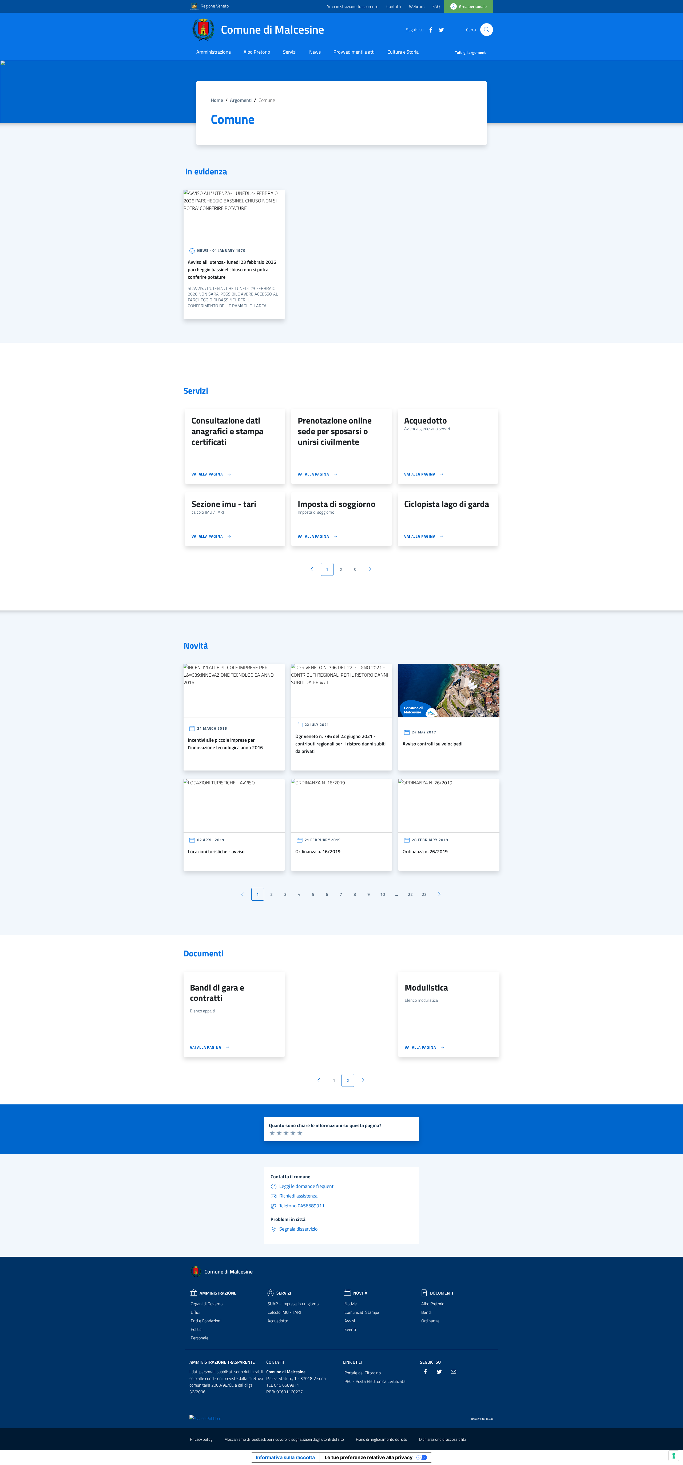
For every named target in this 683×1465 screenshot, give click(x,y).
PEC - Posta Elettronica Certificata (375, 1381)
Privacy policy (201, 1439)
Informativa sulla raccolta (285, 1457)
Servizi (283, 1293)
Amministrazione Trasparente (352, 6)
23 (424, 894)
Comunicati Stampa (361, 1312)
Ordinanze (430, 1321)
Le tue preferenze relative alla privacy (369, 1457)
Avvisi (349, 1321)
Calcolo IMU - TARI (284, 1312)
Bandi (426, 1312)
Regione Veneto (215, 6)
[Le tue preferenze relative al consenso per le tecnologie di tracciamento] (674, 1456)
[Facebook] (428, 29)
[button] (486, 29)
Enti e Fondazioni (206, 1321)
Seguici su (430, 1362)
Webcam (416, 6)
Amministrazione (218, 1293)
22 (410, 894)
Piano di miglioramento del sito (381, 1439)
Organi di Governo (207, 1303)
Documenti (441, 1293)
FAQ (436, 6)
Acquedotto (278, 1321)
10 (382, 894)
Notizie (350, 1303)
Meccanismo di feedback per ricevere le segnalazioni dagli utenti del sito (284, 1439)
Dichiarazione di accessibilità (442, 1439)
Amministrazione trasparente (222, 1362)
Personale (199, 1338)
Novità (360, 1293)
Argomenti (241, 100)
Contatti (393, 6)
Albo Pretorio (432, 1303)
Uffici (195, 1312)
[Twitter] (439, 29)
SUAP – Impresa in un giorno (293, 1303)
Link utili (352, 1362)
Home (217, 100)
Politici (196, 1329)
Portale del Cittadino (362, 1373)
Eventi (350, 1329)
